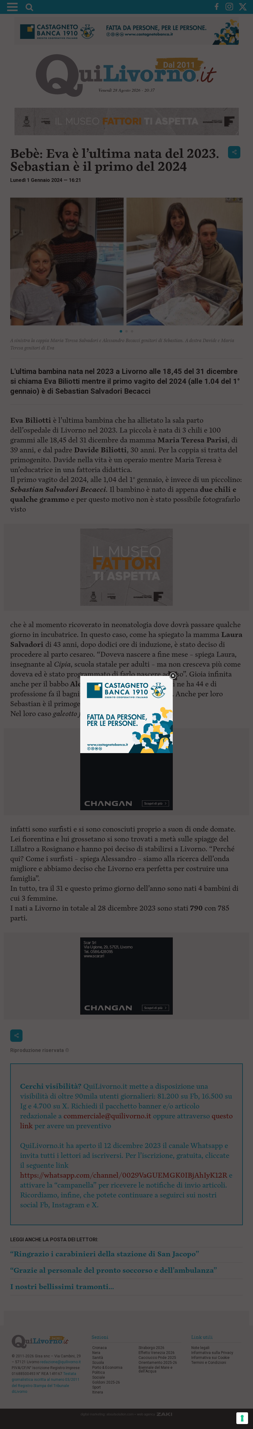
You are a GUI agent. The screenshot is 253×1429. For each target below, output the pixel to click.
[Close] (173, 676)
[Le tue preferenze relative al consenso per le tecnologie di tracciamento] (242, 1418)
